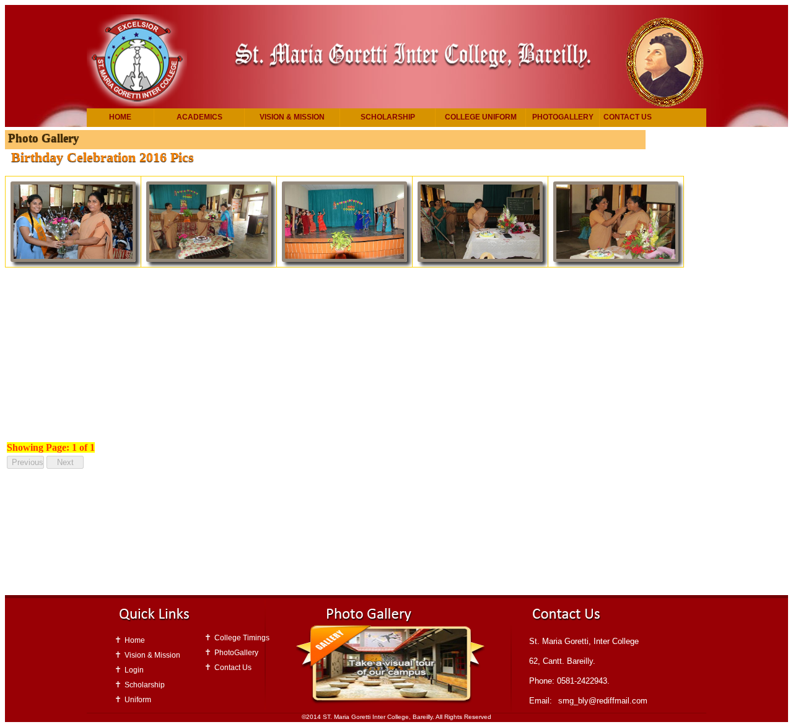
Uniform (138, 699)
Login (134, 670)
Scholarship (388, 117)
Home (120, 117)
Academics (199, 117)
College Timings (241, 637)
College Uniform (481, 117)
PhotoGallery (563, 117)
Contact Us (627, 117)
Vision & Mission (292, 117)
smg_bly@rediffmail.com (602, 700)
